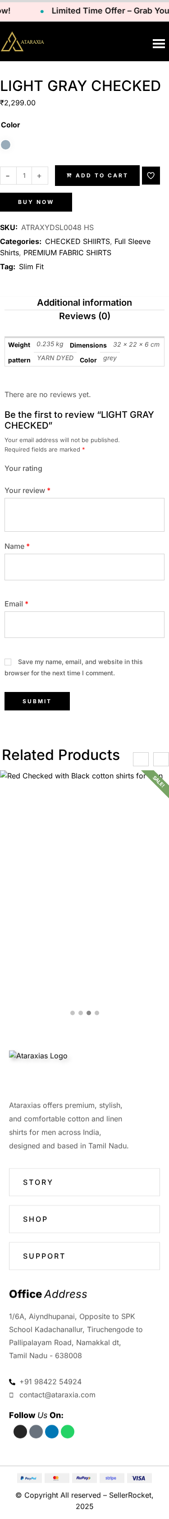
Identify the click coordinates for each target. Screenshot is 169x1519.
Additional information (84, 302)
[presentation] (141, 759)
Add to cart (102, 175)
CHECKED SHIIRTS (77, 241)
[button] (151, 176)
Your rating (23, 468)
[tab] (84, 303)
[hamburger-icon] (159, 43)
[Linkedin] (52, 1431)
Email (16, 603)
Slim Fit (31, 266)
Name (17, 546)
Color (10, 124)
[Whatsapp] (67, 1431)
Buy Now (36, 202)
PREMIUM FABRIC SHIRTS (67, 252)
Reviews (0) (84, 316)
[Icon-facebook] (36, 1431)
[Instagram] (20, 1431)
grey (110, 358)
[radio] (5, 144)
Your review (27, 490)
